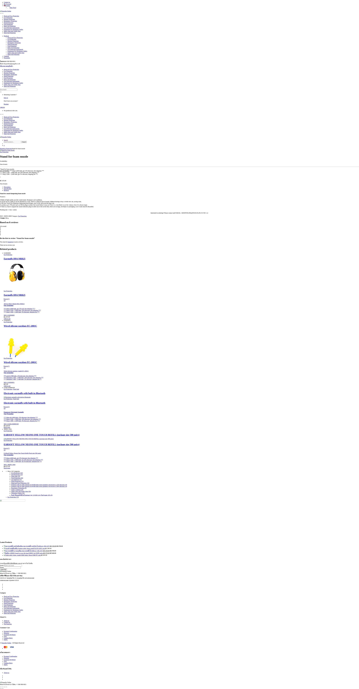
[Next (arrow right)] (2, 688)
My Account (7, 4)
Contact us (7, 2)
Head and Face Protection (11, 16)
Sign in (6, 98)
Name (2, 567)
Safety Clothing (17, 490)
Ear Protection (8, 148)
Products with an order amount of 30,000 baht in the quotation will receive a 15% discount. (39, 485)
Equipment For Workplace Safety (17, 51)
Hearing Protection (9, 19)
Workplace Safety (17, 493)
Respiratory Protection (10, 21)
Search (6, 140)
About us (6, 620)
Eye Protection (8, 17)
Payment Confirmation (10, 631)
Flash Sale (16, 389)
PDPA (6, 640)
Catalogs (6, 56)
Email (2, 565)
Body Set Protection (10, 26)
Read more (7, 427)
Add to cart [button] (7, 318)
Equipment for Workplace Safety (13, 29)
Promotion (7, 58)
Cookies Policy (8, 638)
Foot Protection (8, 24)
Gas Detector (16, 479)
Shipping (6, 633)
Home (2, 148)
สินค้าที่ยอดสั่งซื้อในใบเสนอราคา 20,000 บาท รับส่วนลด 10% (31, 495)
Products (6, 36)
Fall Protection (17, 474)
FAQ (5, 636)
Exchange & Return (10, 634)
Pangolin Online (6, 643)
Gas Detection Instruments (11, 28)
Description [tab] (7, 187)
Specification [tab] (7, 188)
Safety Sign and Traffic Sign (12, 31)
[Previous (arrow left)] (0, 688)
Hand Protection (8, 23)
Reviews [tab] (6, 190)
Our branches (8, 624)
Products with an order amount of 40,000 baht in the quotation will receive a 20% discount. (39, 486)
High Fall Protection (10, 33)
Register (6, 104)
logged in (10, 242)
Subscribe (3, 569)
